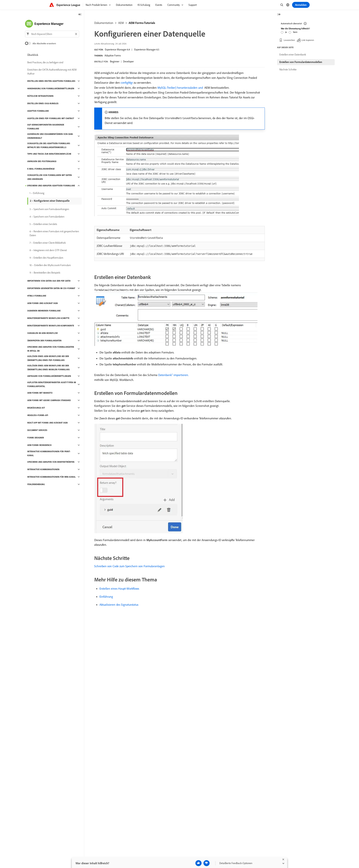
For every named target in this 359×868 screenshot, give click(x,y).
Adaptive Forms (113, 55)
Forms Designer (35, 437)
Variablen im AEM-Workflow (42, 333)
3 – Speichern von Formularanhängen (49, 209)
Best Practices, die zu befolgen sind (45, 62)
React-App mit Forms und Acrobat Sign (47, 422)
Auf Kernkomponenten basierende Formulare (45, 126)
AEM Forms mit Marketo (40, 393)
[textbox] (52, 34)
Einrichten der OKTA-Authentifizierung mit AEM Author (52, 71)
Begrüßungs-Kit (36, 407)
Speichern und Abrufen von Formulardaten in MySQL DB (50, 349)
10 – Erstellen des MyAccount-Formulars (50, 265)
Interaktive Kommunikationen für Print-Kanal (48, 453)
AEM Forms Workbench (39, 445)
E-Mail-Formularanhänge (41, 168)
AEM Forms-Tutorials (142, 23)
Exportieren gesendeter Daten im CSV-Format (51, 288)
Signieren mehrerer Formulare (44, 310)
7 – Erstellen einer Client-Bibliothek (48, 242)
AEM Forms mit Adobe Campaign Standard (49, 400)
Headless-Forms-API (37, 415)
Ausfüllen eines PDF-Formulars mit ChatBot (50, 118)
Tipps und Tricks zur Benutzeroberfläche (49, 154)
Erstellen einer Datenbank (292, 54)
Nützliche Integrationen (40, 96)
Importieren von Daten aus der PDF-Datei (48, 281)
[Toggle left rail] (80, 15)
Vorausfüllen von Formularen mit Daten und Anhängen (49, 177)
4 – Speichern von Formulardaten (47, 216)
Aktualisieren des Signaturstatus (118, 604)
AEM (121, 23)
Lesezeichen (289, 40)
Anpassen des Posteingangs (41, 161)
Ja (286, 32)
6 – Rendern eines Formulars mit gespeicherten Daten (54, 233)
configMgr (127, 82)
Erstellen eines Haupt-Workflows (119, 588)
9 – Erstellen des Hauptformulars (46, 257)
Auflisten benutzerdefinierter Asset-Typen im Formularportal (51, 384)
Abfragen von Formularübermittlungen (49, 376)
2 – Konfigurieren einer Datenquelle (50, 200)
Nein (295, 32)
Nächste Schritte (288, 69)
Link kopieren (307, 40)
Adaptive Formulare (38, 111)
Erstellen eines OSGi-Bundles (43, 103)
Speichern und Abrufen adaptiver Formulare (51, 185)
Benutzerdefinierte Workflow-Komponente (50, 325)
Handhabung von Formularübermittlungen (50, 88)
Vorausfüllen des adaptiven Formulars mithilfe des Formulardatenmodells (48, 145)
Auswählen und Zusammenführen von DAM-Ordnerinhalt (50, 136)
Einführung (106, 596)
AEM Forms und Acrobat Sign (42, 303)
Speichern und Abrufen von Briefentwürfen (50, 462)
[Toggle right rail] (279, 15)
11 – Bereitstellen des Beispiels (45, 272)
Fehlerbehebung (36, 484)
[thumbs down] (206, 863)
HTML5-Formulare (36, 295)
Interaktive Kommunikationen (43, 469)
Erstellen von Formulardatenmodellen (300, 62)
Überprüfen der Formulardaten (44, 340)
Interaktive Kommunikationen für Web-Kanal (51, 477)
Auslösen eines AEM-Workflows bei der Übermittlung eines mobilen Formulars (48, 367)
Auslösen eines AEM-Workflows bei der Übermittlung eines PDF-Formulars (48, 358)
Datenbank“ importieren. (173, 375)
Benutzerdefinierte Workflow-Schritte (48, 318)
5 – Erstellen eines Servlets (43, 224)
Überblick (32, 55)
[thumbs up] (198, 863)
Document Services (37, 430)
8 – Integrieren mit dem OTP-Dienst (48, 250)
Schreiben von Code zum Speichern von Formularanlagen (129, 566)
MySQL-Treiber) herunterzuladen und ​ (180, 87)
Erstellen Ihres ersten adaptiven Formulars (51, 81)
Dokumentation (103, 23)
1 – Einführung (37, 193)
